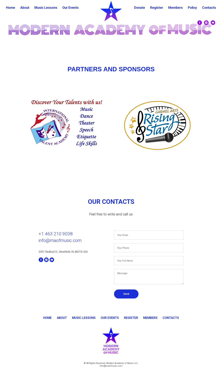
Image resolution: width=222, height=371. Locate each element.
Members (175, 7)
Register (156, 7)
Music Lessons (45, 7)
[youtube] (213, 22)
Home (10, 7)
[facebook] (199, 22)
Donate (139, 7)
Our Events (70, 7)
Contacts (209, 7)
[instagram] (206, 22)
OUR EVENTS (110, 318)
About (24, 7)
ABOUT (62, 318)
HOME (47, 318)
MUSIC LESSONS (84, 318)
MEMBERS (150, 318)
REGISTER (131, 318)
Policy (192, 7)
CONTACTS (171, 318)
